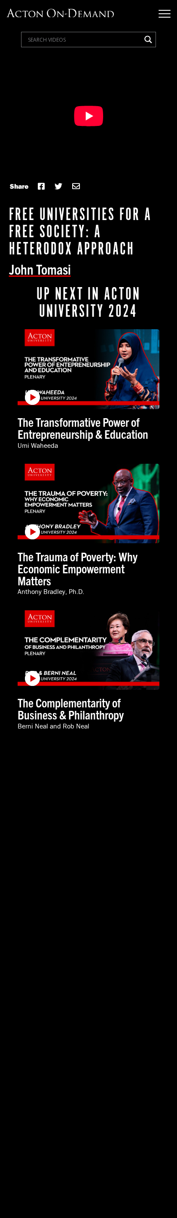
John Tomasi (40, 268)
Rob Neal (76, 726)
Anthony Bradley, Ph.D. (51, 592)
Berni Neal (33, 726)
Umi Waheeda (38, 445)
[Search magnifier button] (148, 39)
